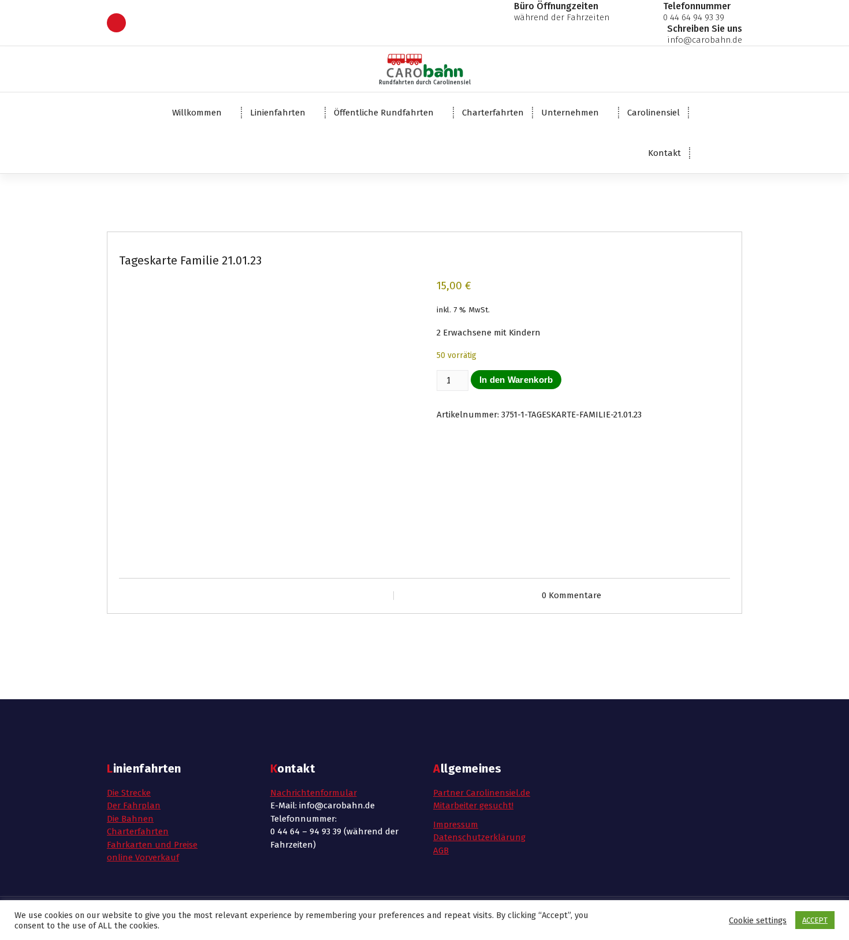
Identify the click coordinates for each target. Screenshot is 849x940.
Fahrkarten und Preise (152, 845)
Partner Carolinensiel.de (481, 793)
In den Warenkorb (516, 380)
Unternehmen (570, 112)
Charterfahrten (493, 112)
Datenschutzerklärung (479, 837)
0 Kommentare (571, 595)
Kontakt (664, 153)
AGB (441, 850)
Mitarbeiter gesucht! (473, 805)
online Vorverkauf (143, 857)
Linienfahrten (278, 112)
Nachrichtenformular (313, 793)
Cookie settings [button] (758, 920)
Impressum (455, 824)
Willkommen (197, 112)
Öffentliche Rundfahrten (384, 112)
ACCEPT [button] (815, 920)
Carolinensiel (653, 112)
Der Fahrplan (134, 805)
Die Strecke (129, 793)
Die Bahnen (130, 819)
